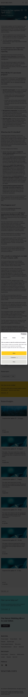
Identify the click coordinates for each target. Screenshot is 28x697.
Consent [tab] (5, 337)
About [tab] (23, 337)
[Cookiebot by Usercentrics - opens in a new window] (21, 334)
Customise (13, 357)
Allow (14, 353)
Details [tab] (14, 337)
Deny (14, 361)
